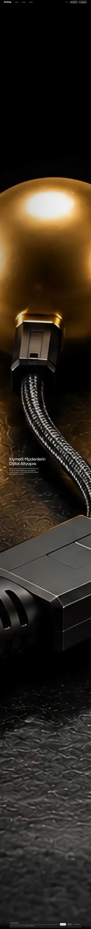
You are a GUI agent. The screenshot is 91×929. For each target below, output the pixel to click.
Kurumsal (24, 2)
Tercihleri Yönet (77, 924)
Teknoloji (31, 2)
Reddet (69, 924)
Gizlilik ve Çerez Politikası (29, 925)
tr (66, 2)
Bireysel (17, 2)
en (68, 2)
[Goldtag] (7, 2)
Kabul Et (63, 924)
